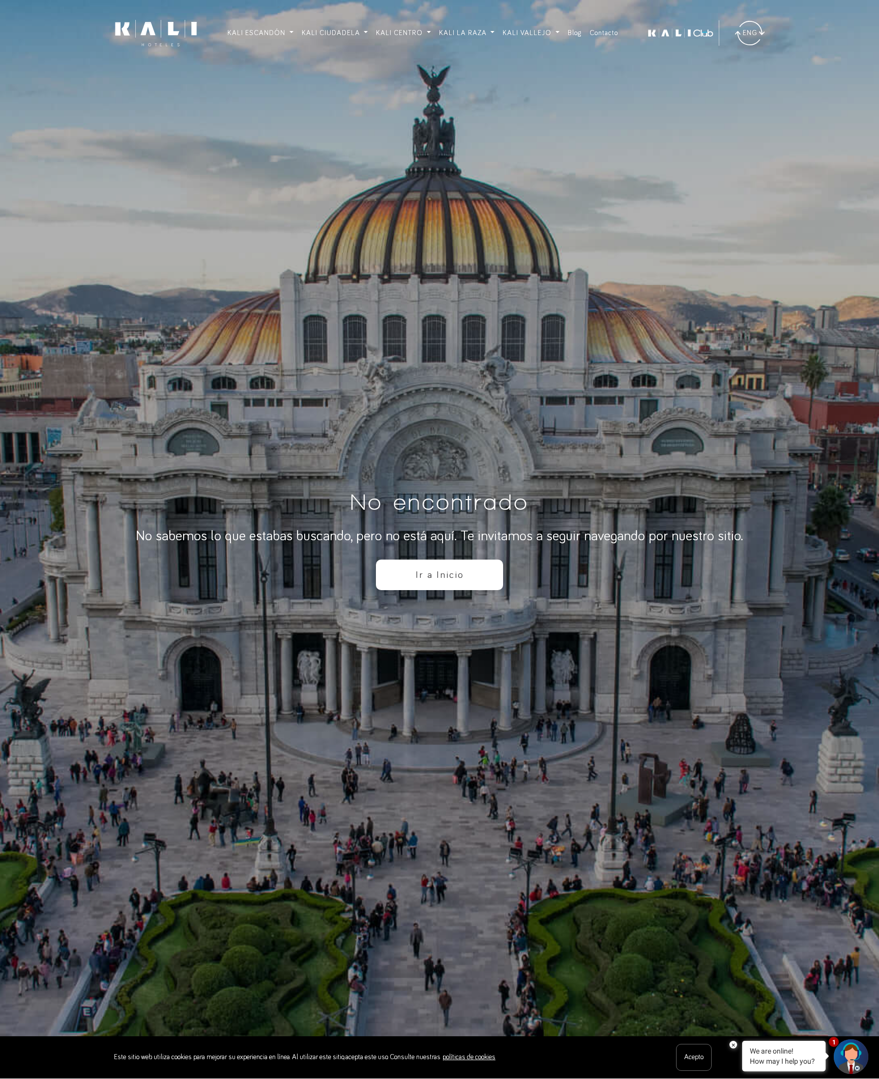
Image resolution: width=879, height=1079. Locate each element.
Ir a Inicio (440, 575)
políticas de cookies (469, 1057)
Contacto (604, 33)
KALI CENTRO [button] (400, 33)
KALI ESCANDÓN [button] (257, 33)
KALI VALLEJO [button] (528, 33)
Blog (574, 33)
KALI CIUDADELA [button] (332, 33)
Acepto (694, 1057)
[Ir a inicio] (156, 33)
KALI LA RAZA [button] (464, 33)
